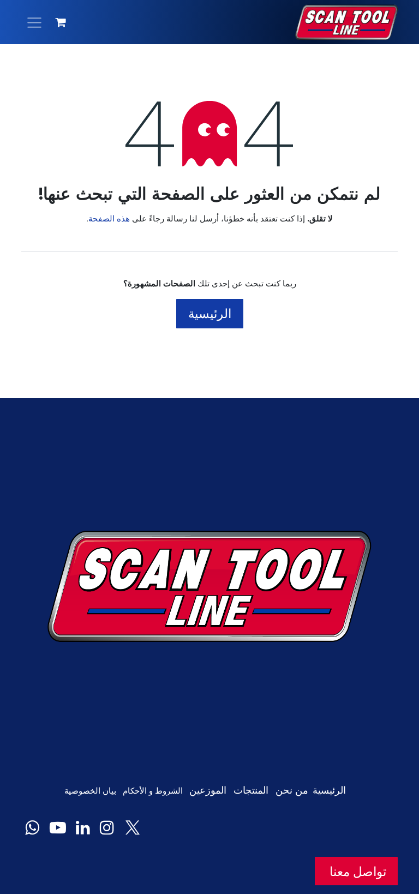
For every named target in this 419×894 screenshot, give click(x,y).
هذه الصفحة (109, 218)
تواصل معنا (356, 871)
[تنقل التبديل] (34, 22)
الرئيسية (209, 313)
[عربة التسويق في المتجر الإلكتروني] (61, 22)
